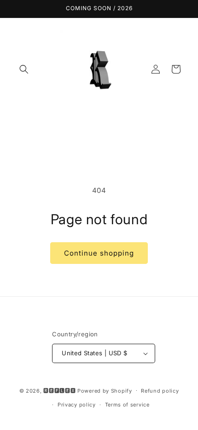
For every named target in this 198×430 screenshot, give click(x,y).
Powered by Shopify (104, 390)
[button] (24, 69)
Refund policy (160, 391)
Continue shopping (99, 253)
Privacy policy (77, 404)
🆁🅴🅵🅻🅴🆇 (59, 390)
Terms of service (127, 404)
